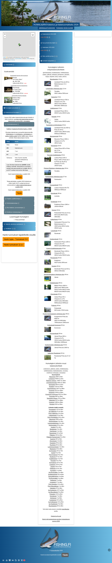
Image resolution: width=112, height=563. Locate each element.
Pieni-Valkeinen (53, 413)
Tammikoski (54, 193)
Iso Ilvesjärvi (52, 451)
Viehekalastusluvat (12, 124)
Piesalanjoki (54, 258)
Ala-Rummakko (53, 472)
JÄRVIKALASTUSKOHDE (47, 28)
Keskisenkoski (54, 239)
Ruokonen (53, 456)
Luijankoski (54, 230)
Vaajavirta (54, 97)
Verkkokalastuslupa (12, 203)
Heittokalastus (10, 134)
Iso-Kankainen (52, 490)
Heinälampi (53, 496)
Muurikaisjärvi (54, 79)
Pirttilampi (53, 468)
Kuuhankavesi (51, 388)
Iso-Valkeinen (53, 411)
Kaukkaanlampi (52, 474)
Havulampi (54, 145)
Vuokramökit (9, 64)
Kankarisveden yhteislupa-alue (54, 345)
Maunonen (52, 376)
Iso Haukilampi (53, 504)
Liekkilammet (54, 108)
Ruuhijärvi (53, 445)
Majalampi (53, 449)
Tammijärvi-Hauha (52, 398)
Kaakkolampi (53, 458)
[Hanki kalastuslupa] (22, 560)
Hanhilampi (53, 431)
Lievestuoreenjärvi (51, 382)
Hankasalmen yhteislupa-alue (54, 176)
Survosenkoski (54, 333)
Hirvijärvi (52, 404)
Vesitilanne (8, 228)
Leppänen (52, 464)
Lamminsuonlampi (53, 447)
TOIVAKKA (59, 28)
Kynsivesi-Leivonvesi (52, 394)
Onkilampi (53, 480)
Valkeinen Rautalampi (54, 353)
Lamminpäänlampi (53, 423)
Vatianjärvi (52, 400)
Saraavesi (52, 392)
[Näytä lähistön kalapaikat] (19, 560)
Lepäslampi (52, 500)
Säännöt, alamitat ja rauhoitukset (14, 224)
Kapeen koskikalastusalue (54, 248)
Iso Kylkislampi (52, 502)
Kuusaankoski (54, 185)
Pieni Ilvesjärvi (53, 484)
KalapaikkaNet (55, 550)
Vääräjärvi (53, 488)
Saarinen (52, 439)
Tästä (19, 177)
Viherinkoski (54, 294)
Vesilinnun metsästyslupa (14, 212)
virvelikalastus (19, 134)
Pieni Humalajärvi (53, 417)
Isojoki (53, 452)
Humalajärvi (52, 409)
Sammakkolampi (53, 476)
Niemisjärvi (52, 384)
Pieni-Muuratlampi (53, 486)
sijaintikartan (65, 509)
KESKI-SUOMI (68, 28)
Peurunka (52, 396)
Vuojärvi (53, 427)
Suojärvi (54, 266)
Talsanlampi (52, 433)
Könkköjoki (54, 201)
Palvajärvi (52, 494)
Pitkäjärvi (52, 435)
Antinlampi (53, 498)
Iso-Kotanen (52, 462)
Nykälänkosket (54, 283)
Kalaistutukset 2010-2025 (48, 35)
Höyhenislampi (53, 421)
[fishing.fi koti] (7, 560)
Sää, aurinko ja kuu (48, 56)
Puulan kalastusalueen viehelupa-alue (54, 314)
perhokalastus (27, 134)
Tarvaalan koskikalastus (54, 155)
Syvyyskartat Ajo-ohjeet (49, 43)
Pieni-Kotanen (53, 454)
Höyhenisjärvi (53, 425)
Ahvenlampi (53, 441)
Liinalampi (53, 482)
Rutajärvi (51, 386)
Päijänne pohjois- (51, 380)
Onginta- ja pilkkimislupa (13, 198)
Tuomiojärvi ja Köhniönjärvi (54, 125)
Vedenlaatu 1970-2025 (48, 49)
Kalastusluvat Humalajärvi (12, 112)
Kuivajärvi (53, 470)
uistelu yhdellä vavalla (11, 136)
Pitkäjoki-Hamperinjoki (53, 437)
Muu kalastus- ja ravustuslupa (15, 207)
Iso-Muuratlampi (53, 492)
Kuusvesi (51, 390)
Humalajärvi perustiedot (12, 108)
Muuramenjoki (54, 136)
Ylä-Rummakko (53, 478)
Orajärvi (53, 466)
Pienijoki (53, 460)
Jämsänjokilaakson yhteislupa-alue (54, 274)
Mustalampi (53, 429)
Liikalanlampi (53, 415)
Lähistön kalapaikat (48, 60)
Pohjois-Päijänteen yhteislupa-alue (54, 168)
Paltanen (54, 305)
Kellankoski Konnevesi (54, 325)
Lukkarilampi (54, 219)
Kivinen (54, 210)
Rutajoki (54, 116)
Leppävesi (52, 378)
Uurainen (51, 402)
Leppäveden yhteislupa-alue (54, 88)
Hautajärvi (53, 443)
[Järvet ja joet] (13, 560)
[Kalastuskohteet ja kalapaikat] (10, 560)
